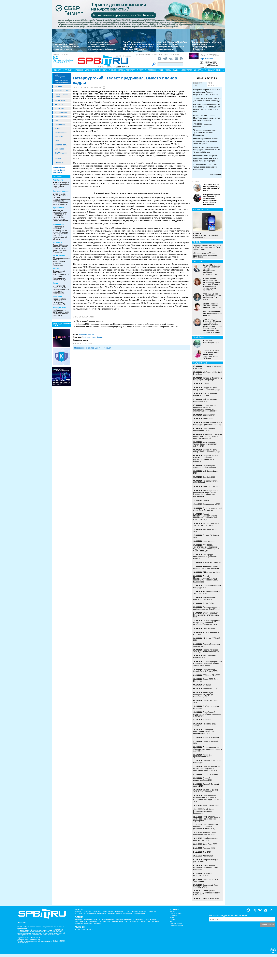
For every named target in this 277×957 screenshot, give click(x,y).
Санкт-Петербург (176, 913)
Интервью (78, 70)
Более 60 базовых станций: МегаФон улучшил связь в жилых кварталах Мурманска (60, 248)
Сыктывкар (58, 296)
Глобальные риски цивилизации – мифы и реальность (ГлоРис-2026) (205, 826)
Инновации (59, 149)
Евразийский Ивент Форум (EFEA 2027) (206, 886)
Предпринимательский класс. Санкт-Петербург (207, 509)
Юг (171, 921)
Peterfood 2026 (209, 848)
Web (57, 141)
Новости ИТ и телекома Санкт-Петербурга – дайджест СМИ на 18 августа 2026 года (206, 149)
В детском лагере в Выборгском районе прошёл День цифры (61, 185)
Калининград (58, 224)
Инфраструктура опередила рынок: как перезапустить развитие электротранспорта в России (205, 408)
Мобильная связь (62, 90)
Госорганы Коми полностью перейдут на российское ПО (59, 301)
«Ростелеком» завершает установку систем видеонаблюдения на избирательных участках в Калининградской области (60, 233)
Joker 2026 (207, 720)
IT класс (112, 70)
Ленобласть (58, 180)
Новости (57, 70)
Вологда (56, 268)
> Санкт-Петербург (122, 67)
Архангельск (58, 208)
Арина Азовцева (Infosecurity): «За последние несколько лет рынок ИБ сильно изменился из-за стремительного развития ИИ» (211, 284)
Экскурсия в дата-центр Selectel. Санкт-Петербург (206, 389)
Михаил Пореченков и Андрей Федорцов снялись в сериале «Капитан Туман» (205, 141)
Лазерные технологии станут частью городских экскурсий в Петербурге (205, 166)
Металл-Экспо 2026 (211, 805)
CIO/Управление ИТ (62, 154)
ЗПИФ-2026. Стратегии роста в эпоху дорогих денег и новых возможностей (207, 436)
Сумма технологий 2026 (205, 742)
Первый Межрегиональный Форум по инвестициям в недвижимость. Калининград (205, 579)
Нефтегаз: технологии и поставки (207, 367)
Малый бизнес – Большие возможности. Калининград (204, 811)
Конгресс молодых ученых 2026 (205, 861)
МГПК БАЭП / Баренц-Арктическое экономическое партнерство (207, 819)
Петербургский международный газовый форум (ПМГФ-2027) (206, 893)
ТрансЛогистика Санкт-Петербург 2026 (207, 587)
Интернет (59, 86)
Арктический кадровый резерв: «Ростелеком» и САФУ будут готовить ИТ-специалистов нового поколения (60, 215)
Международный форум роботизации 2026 (204, 833)
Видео (176, 70)
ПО (56, 120)
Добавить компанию (207, 78)
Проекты (103, 70)
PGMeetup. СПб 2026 (211, 675)
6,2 (55, 57)
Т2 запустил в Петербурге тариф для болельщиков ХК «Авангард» (206, 99)
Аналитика (67, 70)
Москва (172, 911)
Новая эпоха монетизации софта (211, 341)
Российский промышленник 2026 (202, 756)
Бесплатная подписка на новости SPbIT (228, 915)
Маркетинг (59, 108)
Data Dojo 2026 (209, 477)
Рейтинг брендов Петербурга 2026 (205, 400)
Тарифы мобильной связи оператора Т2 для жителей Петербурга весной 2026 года (211, 354)
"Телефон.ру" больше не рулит (89, 321)
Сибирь (172, 919)
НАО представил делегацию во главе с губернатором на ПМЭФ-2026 (61, 312)
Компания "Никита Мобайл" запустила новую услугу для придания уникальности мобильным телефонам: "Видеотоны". (128, 327)
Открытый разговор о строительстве (206, 645)
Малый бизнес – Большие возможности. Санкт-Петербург (205, 867)
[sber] (138, 14)
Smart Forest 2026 (210, 844)
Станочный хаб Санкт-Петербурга (207, 762)
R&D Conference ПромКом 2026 (204, 657)
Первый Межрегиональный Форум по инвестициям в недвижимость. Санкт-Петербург (205, 517)
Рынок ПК (59, 104)
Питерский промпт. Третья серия (205, 880)
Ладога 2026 (208, 419)
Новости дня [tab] (197, 84)
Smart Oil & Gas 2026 (211, 487)
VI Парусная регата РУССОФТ (206, 633)
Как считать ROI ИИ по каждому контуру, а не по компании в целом (66, 46)
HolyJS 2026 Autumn (211, 774)
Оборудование (61, 116)
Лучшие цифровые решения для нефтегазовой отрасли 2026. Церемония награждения (205, 493)
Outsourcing (60, 125)
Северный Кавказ (176, 926)
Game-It (206, 500)
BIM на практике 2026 (211, 572)
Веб (76, 921)
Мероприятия (91, 70)
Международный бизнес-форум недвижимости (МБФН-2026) (205, 444)
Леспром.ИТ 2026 (210, 689)
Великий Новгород (61, 191)
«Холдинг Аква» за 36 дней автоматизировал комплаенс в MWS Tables (205, 255)
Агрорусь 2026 (209, 541)
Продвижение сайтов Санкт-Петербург (59, 170)
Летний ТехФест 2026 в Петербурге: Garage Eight (207, 379)
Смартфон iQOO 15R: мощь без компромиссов (206, 235)
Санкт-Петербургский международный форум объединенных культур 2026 (206, 623)
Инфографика (200, 70)
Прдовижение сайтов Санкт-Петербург (92, 348)
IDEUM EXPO (208, 603)
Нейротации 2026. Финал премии (205, 482)
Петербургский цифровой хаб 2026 (204, 429)
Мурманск (57, 242)
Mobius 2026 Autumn (211, 737)
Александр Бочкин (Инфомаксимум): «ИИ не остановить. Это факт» (212, 297)
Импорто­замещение (60, 76)
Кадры (57, 129)
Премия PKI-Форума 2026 (206, 536)
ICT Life (78, 913)
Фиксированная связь (61, 95)
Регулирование (61, 133)
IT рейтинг (141, 70)
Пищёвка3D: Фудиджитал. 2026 (203, 874)
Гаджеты (58, 159)
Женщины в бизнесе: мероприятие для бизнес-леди (206, 567)
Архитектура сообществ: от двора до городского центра (203, 695)
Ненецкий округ (59, 308)
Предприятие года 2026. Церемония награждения (206, 651)
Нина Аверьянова (92, 88)
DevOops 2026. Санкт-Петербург (207, 707)
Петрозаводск (59, 255)
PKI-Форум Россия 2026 (205, 530)
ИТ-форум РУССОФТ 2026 (206, 639)
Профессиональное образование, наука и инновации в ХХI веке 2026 (207, 749)
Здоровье (59, 163)
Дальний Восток (176, 924)
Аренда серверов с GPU (84, 929)
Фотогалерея (186, 70)
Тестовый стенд (155, 70)
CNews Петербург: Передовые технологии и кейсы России (206, 615)
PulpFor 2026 (208, 856)
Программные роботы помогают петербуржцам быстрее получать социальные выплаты (206, 92)
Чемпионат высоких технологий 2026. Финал (206, 525)
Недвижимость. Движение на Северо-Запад (204, 466)
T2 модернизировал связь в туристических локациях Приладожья (61, 261)
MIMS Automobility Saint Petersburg (207, 373)
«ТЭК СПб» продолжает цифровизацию (203, 125)
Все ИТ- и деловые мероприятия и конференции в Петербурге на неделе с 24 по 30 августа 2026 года (138, 45)
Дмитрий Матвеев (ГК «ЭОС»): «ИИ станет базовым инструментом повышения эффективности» (172, 45)
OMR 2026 (207, 685)
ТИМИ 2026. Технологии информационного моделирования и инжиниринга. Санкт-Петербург (206, 548)
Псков (55, 283)
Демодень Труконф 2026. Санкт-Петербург (205, 791)
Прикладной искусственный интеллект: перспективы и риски (204, 731)
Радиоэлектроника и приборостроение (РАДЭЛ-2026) (206, 608)
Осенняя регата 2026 (211, 504)
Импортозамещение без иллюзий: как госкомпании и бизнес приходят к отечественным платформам (102, 45)
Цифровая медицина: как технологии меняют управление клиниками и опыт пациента (206, 458)
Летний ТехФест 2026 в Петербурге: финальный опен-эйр (207, 424)
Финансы (59, 137)
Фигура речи (101, 913)
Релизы (168, 70)
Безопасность (61, 145)
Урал (172, 917)
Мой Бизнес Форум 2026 (205, 472)
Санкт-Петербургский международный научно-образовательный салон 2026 (206, 768)
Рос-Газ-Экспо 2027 (211, 899)
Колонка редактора (209, 55)
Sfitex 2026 (207, 852)
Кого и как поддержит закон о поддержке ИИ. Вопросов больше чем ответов (209, 64)
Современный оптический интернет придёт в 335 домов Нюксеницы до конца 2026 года (61, 275)
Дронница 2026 (209, 415)
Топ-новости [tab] (212, 84)
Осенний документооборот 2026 (202, 779)
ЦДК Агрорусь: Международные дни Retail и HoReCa (205, 557)
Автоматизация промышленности (62, 81)
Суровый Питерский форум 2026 (206, 785)
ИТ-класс (196, 182)
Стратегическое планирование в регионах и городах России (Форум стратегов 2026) (207, 798)
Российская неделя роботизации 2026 (205, 839)
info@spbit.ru (23, 942)
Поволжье (173, 915)
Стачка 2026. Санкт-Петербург (206, 680)
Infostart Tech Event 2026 (205, 701)
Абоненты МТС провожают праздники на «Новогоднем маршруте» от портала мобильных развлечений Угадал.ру (125, 324)
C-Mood (206, 384)
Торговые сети (61, 112)
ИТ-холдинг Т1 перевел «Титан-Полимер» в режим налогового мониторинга (61, 289)
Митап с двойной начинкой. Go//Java (205, 394)
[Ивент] (61, 338)
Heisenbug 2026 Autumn (204, 725)
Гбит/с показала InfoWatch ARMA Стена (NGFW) (63, 61)
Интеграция (60, 100)
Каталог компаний (216, 70)
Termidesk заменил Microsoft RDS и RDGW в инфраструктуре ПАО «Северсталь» (206, 45)
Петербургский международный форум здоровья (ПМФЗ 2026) (207, 714)
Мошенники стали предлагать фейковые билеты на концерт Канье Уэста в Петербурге (205, 158)
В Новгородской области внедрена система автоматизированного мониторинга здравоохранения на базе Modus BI (62, 199)
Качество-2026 (209, 629)
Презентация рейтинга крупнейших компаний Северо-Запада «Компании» (207, 663)
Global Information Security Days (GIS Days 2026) (205, 670)
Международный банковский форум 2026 (205, 598)
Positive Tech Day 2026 (212, 562)
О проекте (22, 922)
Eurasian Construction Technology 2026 (206, 592)
